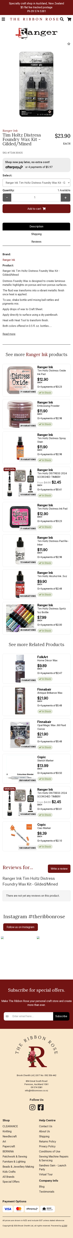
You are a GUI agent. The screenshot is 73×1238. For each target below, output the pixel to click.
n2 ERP (64, 1226)
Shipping (36, 234)
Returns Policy (47, 1141)
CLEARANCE (10, 1126)
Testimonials (46, 1191)
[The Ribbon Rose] (32, 19)
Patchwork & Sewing (15, 1156)
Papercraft (9, 1146)
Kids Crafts (9, 1171)
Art (4, 1141)
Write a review (59, 868)
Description (36, 226)
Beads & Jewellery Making (18, 1166)
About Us (44, 1131)
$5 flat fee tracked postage (36, 7)
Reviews (36, 241)
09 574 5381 (38, 11)
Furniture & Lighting (14, 1161)
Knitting (7, 1131)
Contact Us (45, 1126)
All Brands (8, 1176)
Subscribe (61, 1016)
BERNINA (8, 1151)
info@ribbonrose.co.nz (36, 1090)
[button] (3, 19)
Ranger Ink (10, 131)
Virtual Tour (46, 1174)
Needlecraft (10, 1136)
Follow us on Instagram (20, 927)
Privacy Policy (47, 1146)
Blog (41, 1186)
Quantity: (36, 190)
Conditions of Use (49, 1151)
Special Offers (11, 1181)
